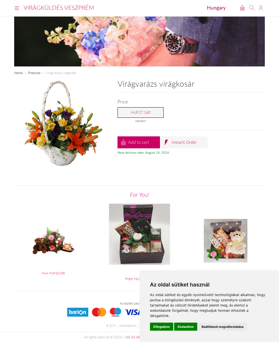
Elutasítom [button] (186, 326)
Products (34, 73)
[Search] (252, 7)
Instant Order (184, 142)
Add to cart (138, 142)
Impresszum (127, 325)
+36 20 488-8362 (137, 337)
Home (18, 73)
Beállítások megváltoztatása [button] (222, 326)
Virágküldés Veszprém (59, 8)
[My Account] (261, 7)
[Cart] (242, 7)
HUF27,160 (140, 112)
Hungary (216, 7)
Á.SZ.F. (111, 325)
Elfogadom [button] (161, 326)
